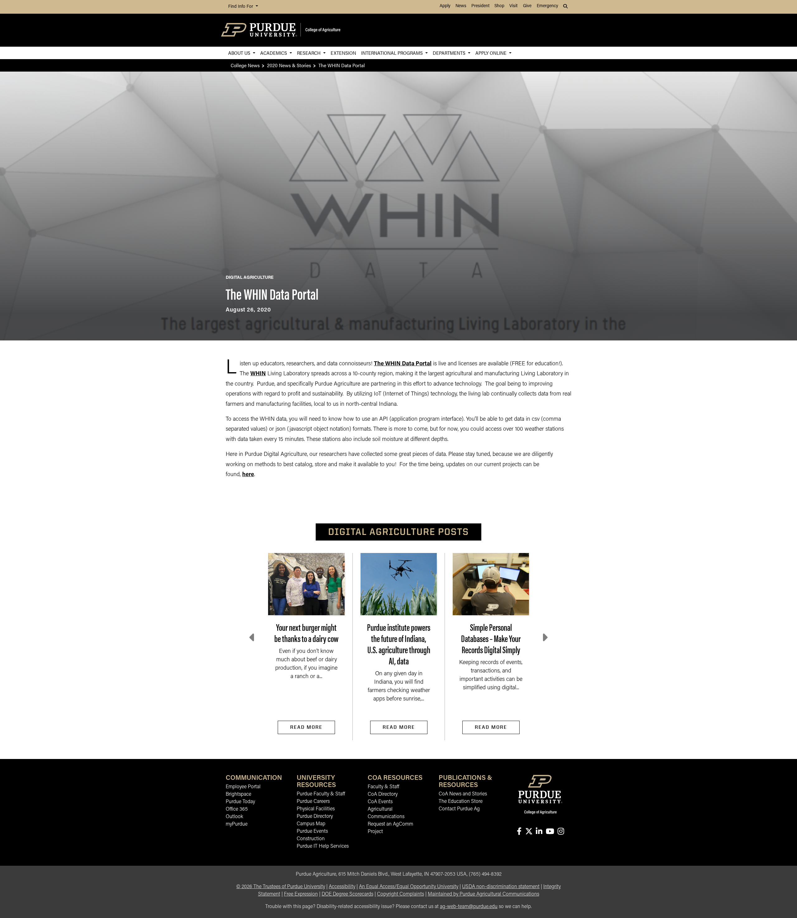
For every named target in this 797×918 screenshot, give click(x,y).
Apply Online (491, 52)
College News (245, 65)
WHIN (258, 374)
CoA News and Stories (463, 794)
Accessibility (342, 886)
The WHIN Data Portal (403, 364)
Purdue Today (240, 801)
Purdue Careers (313, 801)
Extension (343, 52)
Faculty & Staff (383, 787)
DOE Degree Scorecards (347, 894)
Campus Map (311, 824)
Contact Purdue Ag (459, 809)
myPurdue (237, 824)
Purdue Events (312, 831)
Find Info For (241, 6)
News (460, 6)
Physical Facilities (316, 809)
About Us (240, 52)
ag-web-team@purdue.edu (469, 906)
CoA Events (380, 801)
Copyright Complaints (400, 894)
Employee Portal (243, 787)
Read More (306, 727)
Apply (445, 6)
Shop (499, 6)
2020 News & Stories (289, 65)
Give (527, 6)
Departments (450, 52)
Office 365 (237, 809)
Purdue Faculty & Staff (321, 794)
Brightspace (238, 794)
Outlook (234, 816)
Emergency (547, 6)
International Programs (392, 52)
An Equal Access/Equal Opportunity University (408, 886)
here (248, 475)
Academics (274, 52)
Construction (311, 838)
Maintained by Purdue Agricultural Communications (483, 894)
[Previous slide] (252, 637)
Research (309, 52)
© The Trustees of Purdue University (280, 886)
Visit (513, 6)
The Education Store (461, 801)
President (480, 6)
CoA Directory (383, 794)
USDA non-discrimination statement (501, 886)
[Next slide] (544, 637)
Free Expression (301, 894)
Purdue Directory (315, 816)
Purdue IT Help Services (323, 846)
